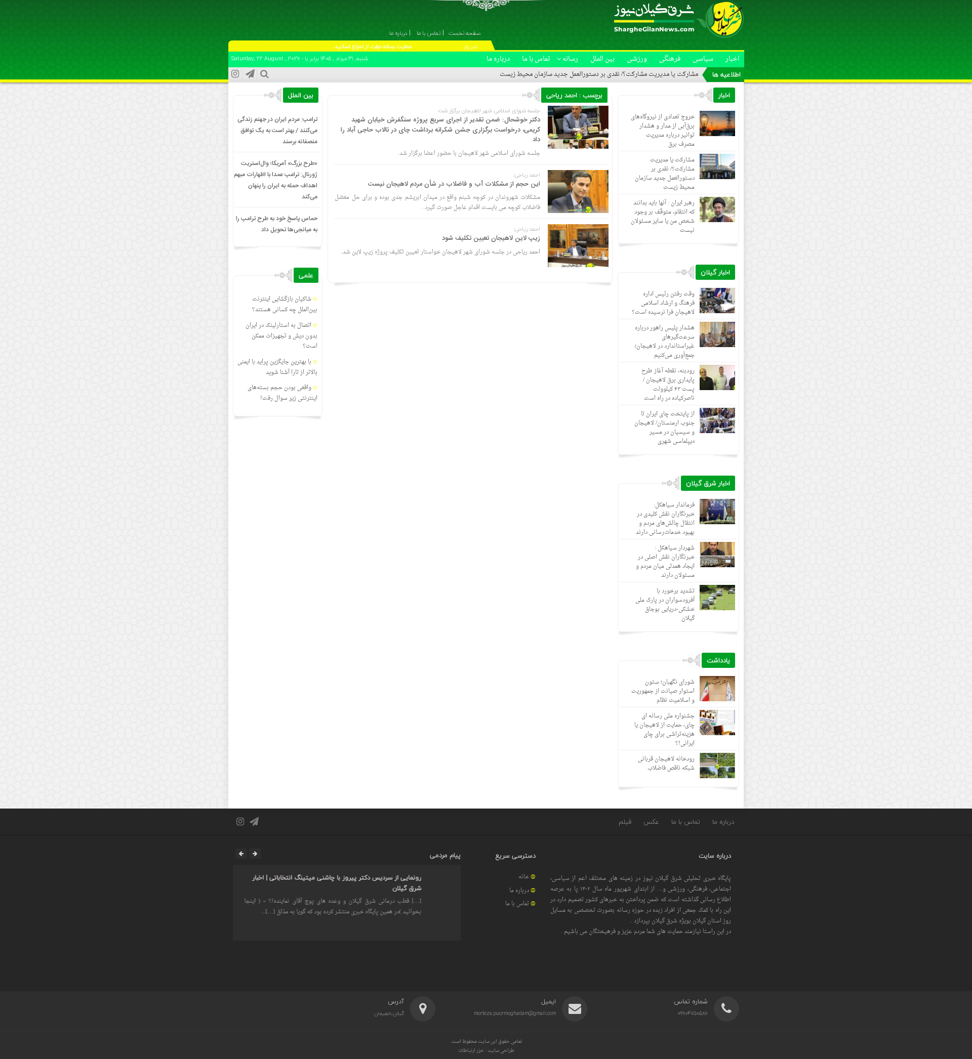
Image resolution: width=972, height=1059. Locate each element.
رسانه (570, 59)
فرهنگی (669, 59)
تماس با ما (536, 59)
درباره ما (498, 59)
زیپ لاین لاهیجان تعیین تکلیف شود (491, 238)
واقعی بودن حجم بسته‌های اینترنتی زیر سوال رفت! (282, 393)
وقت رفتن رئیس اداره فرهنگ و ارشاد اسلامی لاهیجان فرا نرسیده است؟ (663, 303)
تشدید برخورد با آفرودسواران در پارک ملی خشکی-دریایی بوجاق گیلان (665, 605)
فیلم (625, 821)
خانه (523, 877)
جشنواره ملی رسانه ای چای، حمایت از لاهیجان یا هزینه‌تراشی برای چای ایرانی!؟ (664, 730)
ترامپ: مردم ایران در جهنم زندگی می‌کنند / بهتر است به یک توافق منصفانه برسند (277, 130)
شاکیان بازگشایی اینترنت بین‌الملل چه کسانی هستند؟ (284, 304)
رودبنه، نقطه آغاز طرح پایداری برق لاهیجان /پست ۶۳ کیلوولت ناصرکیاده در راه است (668, 385)
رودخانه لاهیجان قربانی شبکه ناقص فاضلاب (666, 764)
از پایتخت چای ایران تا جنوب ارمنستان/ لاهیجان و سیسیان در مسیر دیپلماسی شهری (664, 428)
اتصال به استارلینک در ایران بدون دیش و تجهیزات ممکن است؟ (281, 336)
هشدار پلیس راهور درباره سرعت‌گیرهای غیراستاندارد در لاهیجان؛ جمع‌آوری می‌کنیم (665, 342)
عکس (651, 821)
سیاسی (703, 59)
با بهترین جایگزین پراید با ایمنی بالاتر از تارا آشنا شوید (277, 367)
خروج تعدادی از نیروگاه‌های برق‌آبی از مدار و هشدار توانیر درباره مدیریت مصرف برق (663, 131)
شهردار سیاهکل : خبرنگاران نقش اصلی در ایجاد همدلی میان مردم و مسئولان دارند (665, 562)
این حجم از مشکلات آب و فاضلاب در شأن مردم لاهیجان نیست (454, 184)
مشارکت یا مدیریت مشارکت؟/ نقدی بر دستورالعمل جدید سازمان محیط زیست (599, 74)
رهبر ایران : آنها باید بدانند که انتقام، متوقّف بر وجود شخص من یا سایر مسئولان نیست (663, 217)
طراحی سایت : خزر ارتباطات (486, 1050)
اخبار (732, 59)
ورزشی (637, 59)
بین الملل (602, 59)
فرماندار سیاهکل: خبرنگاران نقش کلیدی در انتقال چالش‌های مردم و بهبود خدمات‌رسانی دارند (665, 519)
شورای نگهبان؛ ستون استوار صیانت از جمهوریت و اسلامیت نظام (663, 691)
